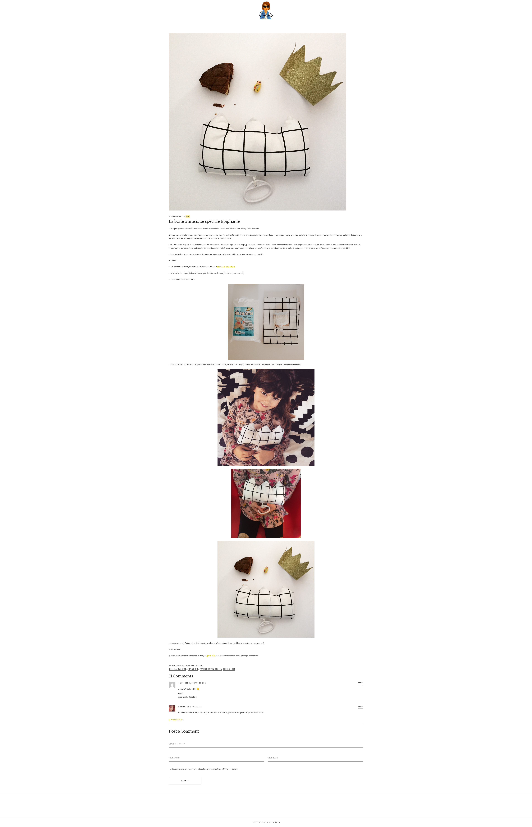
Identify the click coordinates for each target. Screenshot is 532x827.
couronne (193, 669)
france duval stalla (211, 669)
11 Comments (190, 666)
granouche (184, 683)
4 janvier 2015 (176, 216)
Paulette (177, 666)
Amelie (181, 706)
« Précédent (174, 720)
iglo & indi (229, 669)
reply (360, 683)
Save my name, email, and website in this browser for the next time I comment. (205, 769)
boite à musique (177, 669)
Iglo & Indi (210, 656)
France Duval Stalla (226, 267)
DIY (187, 216)
